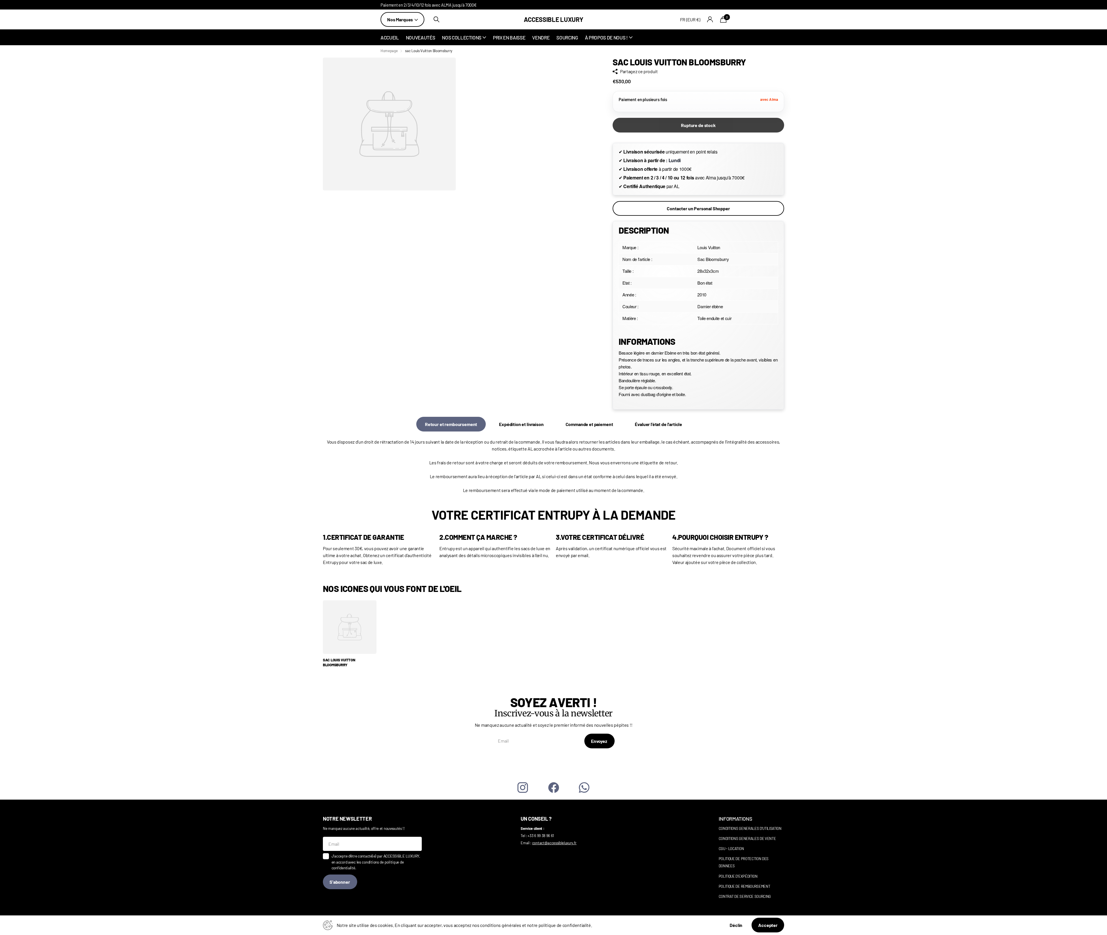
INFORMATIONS (735, 818)
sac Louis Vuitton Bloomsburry (339, 662)
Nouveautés (420, 37)
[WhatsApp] (584, 787)
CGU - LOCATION (731, 848)
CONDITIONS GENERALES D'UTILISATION (750, 828)
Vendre (540, 37)
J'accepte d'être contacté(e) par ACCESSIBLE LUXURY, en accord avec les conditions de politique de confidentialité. (376, 861)
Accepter (767, 925)
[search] (436, 19)
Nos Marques (400, 19)
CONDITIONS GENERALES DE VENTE (747, 838)
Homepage (389, 50)
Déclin (736, 925)
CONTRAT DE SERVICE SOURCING (745, 896)
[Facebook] (553, 787)
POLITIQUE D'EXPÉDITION (738, 876)
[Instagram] (522, 787)
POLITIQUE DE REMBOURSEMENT (744, 886)
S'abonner (340, 882)
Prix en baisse (509, 37)
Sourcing (567, 37)
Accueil (390, 37)
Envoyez (599, 741)
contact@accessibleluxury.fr (554, 843)
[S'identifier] (710, 19)
